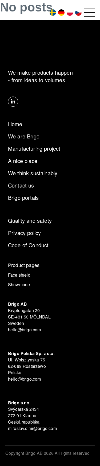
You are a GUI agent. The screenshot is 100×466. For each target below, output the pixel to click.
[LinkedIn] (13, 102)
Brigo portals (23, 197)
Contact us (21, 185)
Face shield (19, 275)
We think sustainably (32, 173)
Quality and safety (30, 220)
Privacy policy (24, 233)
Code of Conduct (28, 245)
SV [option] (51, 12)
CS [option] (77, 12)
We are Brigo (23, 136)
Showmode (19, 284)
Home (15, 124)
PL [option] (69, 12)
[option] (51, 12)
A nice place (22, 161)
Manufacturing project (34, 148)
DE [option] (60, 12)
